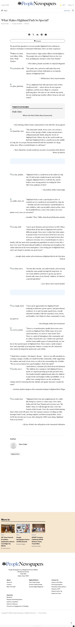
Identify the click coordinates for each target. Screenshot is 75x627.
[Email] (46, 35)
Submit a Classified (12, 601)
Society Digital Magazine (36, 586)
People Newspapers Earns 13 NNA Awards (22, 539)
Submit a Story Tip (56, 591)
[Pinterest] (42, 35)
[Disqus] (37, 484)
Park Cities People (34, 582)
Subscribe (67, 10)
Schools (34, 535)
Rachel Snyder (37, 546)
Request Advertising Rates (14, 599)
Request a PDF (55, 589)
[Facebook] (29, 35)
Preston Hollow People (35, 584)
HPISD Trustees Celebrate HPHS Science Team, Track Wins (37, 540)
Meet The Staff (11, 586)
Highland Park (15, 454)
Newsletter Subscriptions (58, 586)
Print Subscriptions (56, 584)
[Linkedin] (37, 35)
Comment (38, 41)
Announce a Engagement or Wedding (17, 606)
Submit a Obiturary (12, 604)
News (2, 535)
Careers (9, 584)
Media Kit (9, 597)
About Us (9, 582)
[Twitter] (33, 35)
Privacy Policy (43, 613)
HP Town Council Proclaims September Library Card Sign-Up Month (7, 541)
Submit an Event (56, 593)
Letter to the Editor (56, 582)
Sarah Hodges (21, 544)
